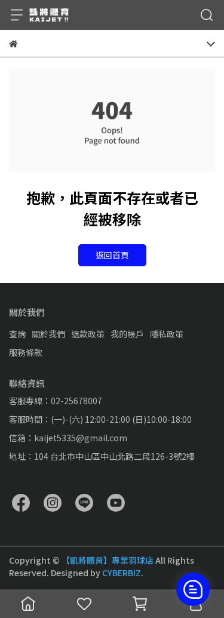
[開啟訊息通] (193, 589)
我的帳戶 (127, 334)
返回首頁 (112, 255)
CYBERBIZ (121, 573)
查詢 (17, 334)
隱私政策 (166, 334)
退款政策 (88, 334)
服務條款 (25, 352)
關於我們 (48, 334)
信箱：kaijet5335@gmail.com (68, 438)
